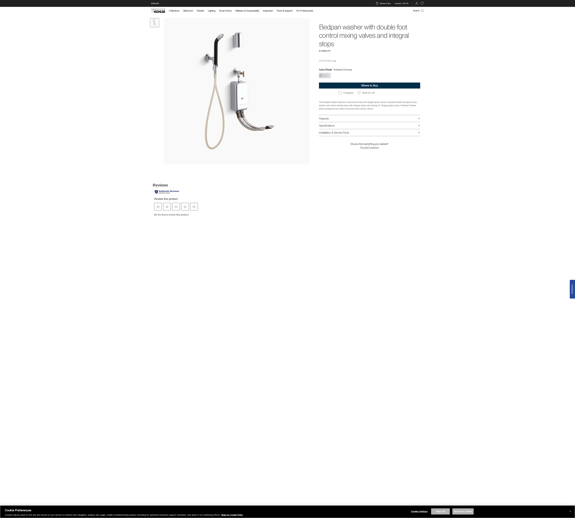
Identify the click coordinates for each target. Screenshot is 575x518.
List (334, 60)
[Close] (570, 511)
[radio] (325, 75)
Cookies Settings (419, 511)
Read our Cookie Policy (232, 515)
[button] (154, 22)
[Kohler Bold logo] (158, 11)
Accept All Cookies (463, 511)
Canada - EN (400, 3)
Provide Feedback (369, 147)
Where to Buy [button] (369, 85)
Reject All (440, 511)
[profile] (416, 3)
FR (407, 3)
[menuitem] (175, 11)
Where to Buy (385, 3)
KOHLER (155, 3)
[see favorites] (422, 3)
